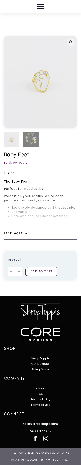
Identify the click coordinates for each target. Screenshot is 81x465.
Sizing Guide (40, 369)
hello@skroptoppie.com (40, 424)
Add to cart (42, 271)
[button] (71, 42)
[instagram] (45, 438)
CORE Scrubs (40, 364)
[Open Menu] (40, 6)
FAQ (41, 394)
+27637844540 (40, 431)
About (40, 388)
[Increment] (19, 271)
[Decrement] (11, 271)
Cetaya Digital (59, 460)
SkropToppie (40, 358)
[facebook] (35, 438)
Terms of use (40, 405)
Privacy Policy (40, 399)
